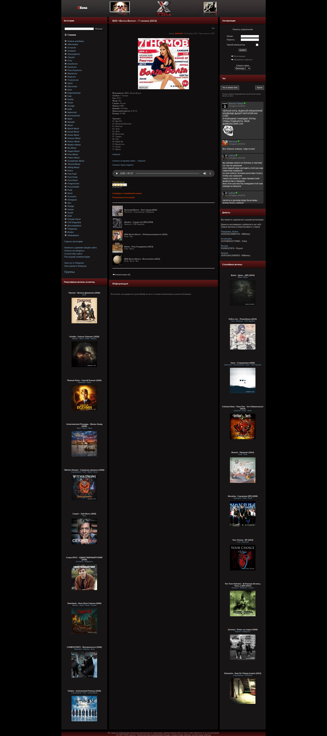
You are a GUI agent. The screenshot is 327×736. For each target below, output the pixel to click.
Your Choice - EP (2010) (242, 540)
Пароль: (231, 39)
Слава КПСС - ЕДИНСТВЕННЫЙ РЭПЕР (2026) (84, 558)
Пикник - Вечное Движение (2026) (84, 293)
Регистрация (239, 56)
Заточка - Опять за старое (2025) (243, 630)
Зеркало (142, 161)
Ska (213, 28)
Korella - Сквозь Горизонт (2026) (84, 337)
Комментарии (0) (122, 275)
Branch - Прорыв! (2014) (242, 452)
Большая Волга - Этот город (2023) (140, 210)
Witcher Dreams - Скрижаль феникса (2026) (84, 470)
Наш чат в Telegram (74, 263)
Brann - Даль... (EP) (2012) (243, 275)
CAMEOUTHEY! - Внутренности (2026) (84, 647)
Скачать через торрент (123, 165)
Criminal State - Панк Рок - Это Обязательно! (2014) (242, 408)
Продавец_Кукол (229, 231)
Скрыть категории (73, 241)
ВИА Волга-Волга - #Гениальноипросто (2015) (145, 234)
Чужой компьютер (236, 45)
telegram (116, 154)
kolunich (179, 33)
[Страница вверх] (108, 20)
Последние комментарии (77, 257)
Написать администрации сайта (80, 247)
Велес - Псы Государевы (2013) (138, 247)
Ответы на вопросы (74, 251)
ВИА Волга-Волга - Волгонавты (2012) (142, 259)
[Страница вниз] (108, 23)
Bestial (224, 246)
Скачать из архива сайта (123, 161)
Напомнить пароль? (243, 60)
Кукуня (224, 253)
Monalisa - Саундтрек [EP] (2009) (243, 496)
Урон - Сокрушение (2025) (243, 363)
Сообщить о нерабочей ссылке (127, 193)
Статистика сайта (73, 254)
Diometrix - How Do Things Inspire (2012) (242, 673)
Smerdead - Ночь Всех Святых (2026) (84, 603)
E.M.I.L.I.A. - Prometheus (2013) (243, 319)
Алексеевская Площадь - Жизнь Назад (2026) (84, 425)
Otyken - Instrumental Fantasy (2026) (84, 691)
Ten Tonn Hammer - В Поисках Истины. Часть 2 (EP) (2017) (243, 585)
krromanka (226, 239)
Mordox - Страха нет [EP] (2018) (138, 222)
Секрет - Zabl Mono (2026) (84, 514)
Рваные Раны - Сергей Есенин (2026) (84, 380)
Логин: (230, 36)
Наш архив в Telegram (75, 266)
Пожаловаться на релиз (123, 197)
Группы (69, 271)
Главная (72, 35)
